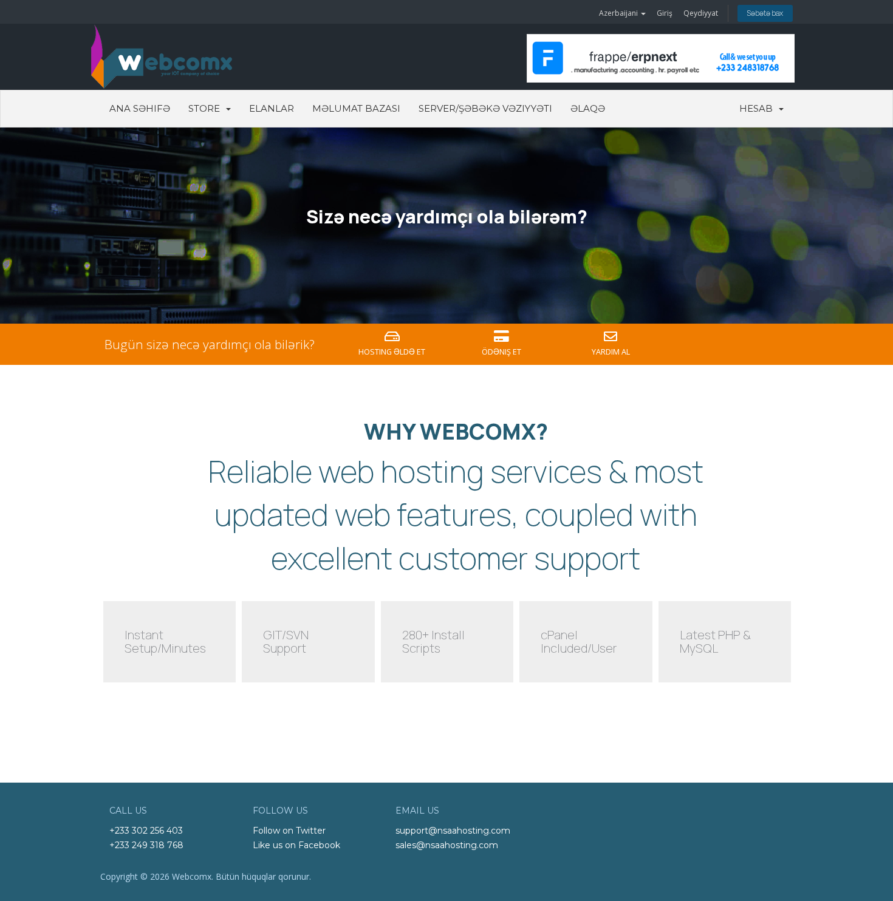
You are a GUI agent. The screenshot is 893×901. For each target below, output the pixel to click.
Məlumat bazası (356, 108)
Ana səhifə (139, 108)
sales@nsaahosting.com (446, 845)
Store (206, 108)
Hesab (758, 108)
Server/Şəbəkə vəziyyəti (485, 108)
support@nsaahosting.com (452, 830)
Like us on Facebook (296, 845)
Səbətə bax (765, 13)
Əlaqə (587, 108)
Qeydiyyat (700, 13)
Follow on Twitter (289, 830)
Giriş (664, 13)
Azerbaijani (619, 13)
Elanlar (271, 108)
